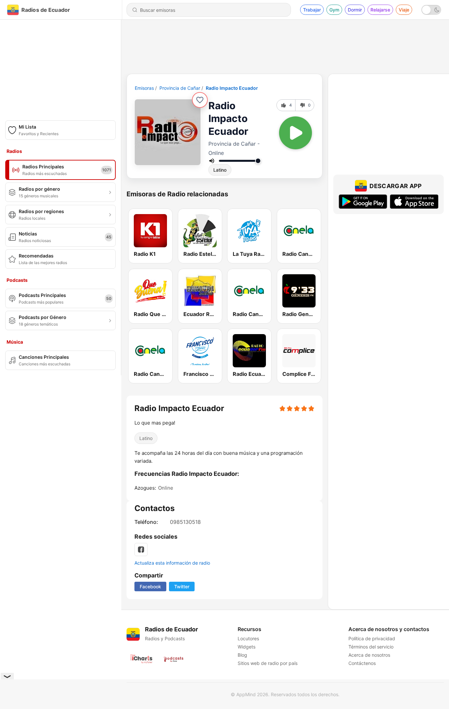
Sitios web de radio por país (267, 663)
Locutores (248, 638)
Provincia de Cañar (179, 88)
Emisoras (144, 88)
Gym (334, 9)
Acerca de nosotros (369, 655)
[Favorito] (200, 100)
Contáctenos (362, 663)
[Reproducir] (295, 132)
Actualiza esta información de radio (172, 563)
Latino (219, 170)
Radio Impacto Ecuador (232, 88)
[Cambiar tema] (431, 10)
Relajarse (380, 9)
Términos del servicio (370, 646)
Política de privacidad (371, 638)
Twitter (181, 586)
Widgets (246, 646)
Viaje (404, 9)
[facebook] (141, 549)
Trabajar (312, 9)
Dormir (355, 9)
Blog (242, 655)
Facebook (150, 586)
